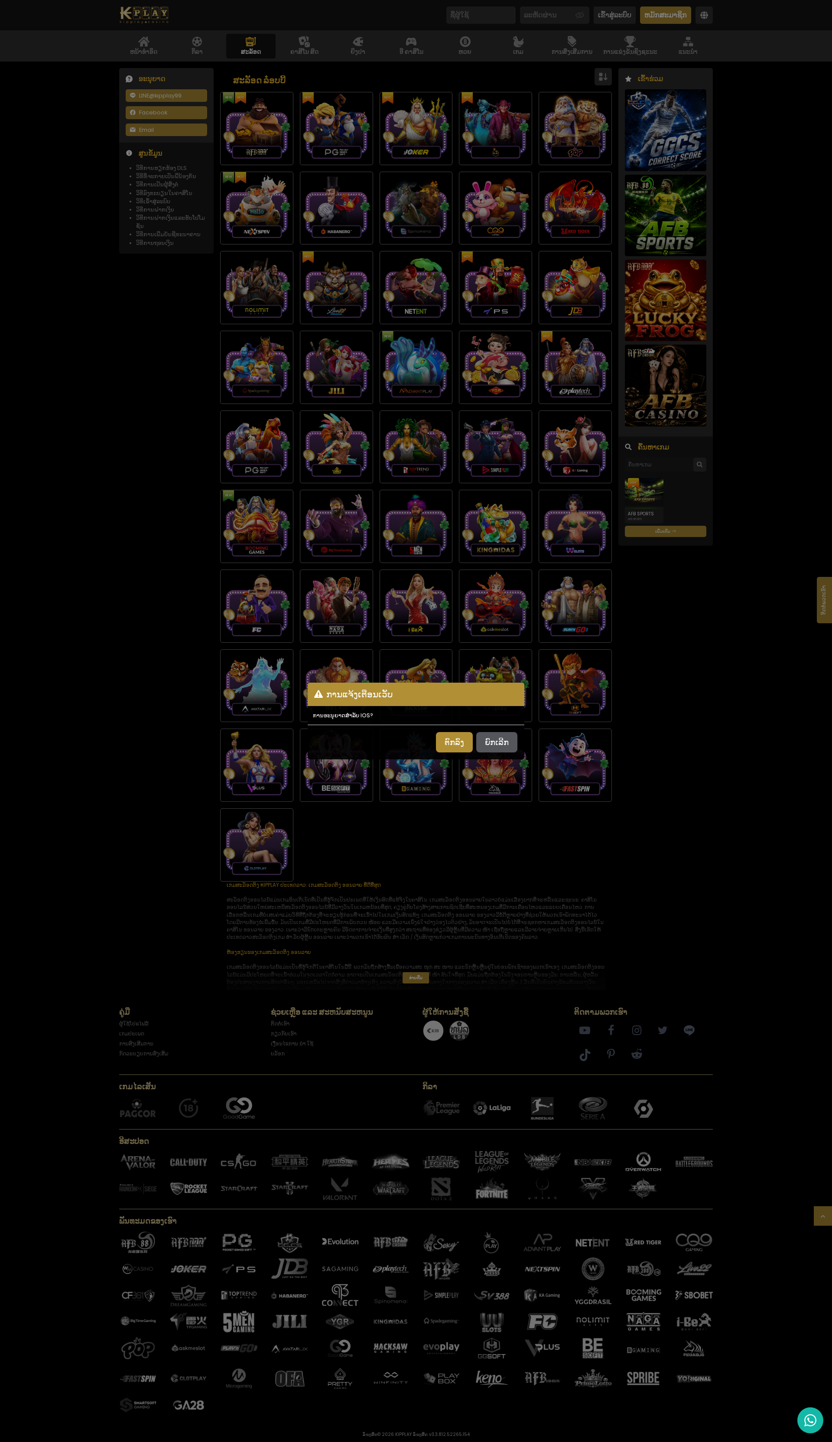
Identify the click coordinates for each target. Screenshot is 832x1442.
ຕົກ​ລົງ (454, 742)
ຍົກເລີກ (497, 742)
